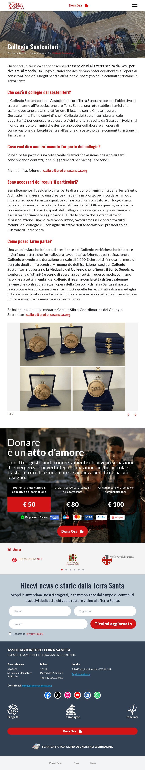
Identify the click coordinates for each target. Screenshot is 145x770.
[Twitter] (57, 695)
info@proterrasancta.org (37, 685)
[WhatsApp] (97, 695)
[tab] (62, 569)
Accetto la (28, 633)
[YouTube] (77, 695)
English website (81, 674)
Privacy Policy (34, 633)
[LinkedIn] (87, 695)
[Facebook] (47, 695)
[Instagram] (67, 695)
